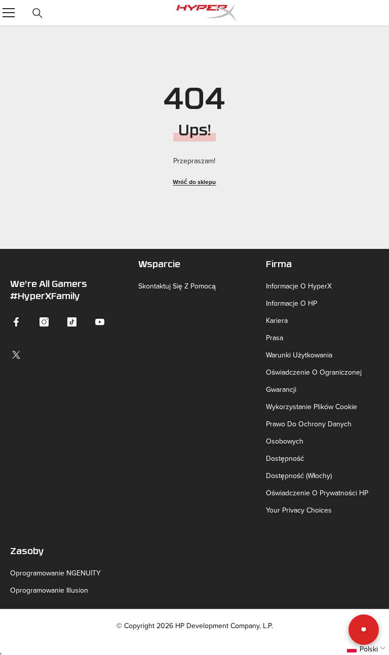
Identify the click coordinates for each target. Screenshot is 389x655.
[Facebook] (16, 322)
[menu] (9, 13)
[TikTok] (72, 322)
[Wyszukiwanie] (37, 13)
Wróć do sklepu (194, 181)
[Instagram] (44, 322)
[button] (367, 649)
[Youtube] (99, 322)
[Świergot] (16, 355)
